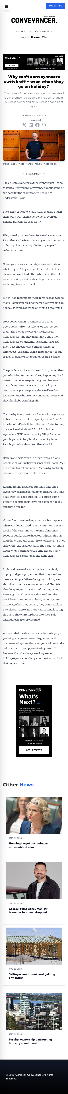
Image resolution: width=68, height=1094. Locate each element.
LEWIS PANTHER (36, 174)
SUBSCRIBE (55, 5)
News (26, 785)
